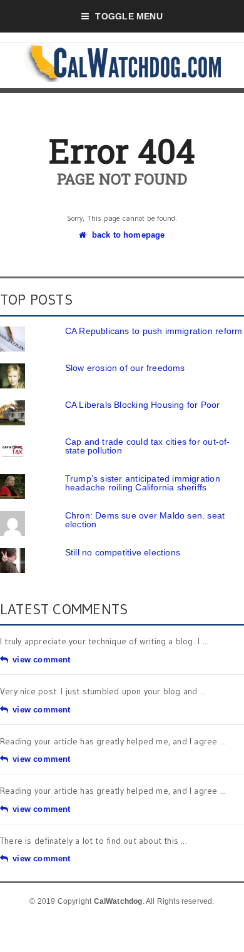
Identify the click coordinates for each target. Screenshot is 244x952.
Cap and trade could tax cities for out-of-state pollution (147, 446)
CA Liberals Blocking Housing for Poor (142, 405)
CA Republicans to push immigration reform (154, 331)
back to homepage (128, 235)
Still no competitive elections (122, 552)
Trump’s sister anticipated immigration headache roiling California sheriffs (142, 482)
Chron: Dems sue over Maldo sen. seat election (145, 519)
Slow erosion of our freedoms (125, 368)
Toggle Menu (128, 16)
